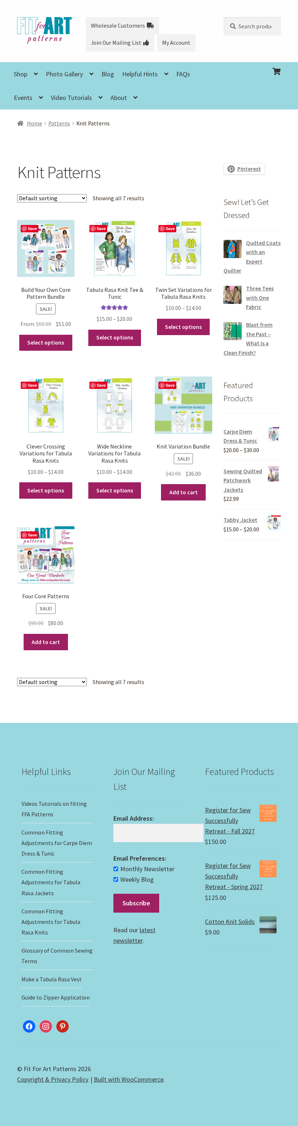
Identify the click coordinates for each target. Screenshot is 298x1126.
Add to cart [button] (183, 492)
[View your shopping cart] (252, 65)
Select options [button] (45, 342)
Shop (20, 74)
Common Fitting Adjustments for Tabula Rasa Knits (50, 922)
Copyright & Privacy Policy (52, 1079)
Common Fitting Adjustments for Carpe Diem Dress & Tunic (56, 843)
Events (23, 97)
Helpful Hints (140, 74)
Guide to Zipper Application (55, 997)
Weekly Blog (137, 879)
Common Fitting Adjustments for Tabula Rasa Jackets (50, 882)
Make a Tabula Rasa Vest (51, 979)
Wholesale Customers (118, 25)
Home (34, 123)
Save (32, 228)
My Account (176, 42)
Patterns (59, 123)
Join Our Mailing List (116, 42)
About (118, 97)
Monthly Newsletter (147, 869)
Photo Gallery (64, 74)
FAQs (183, 74)
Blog (107, 74)
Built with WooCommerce (129, 1079)
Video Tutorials (71, 97)
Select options (114, 337)
